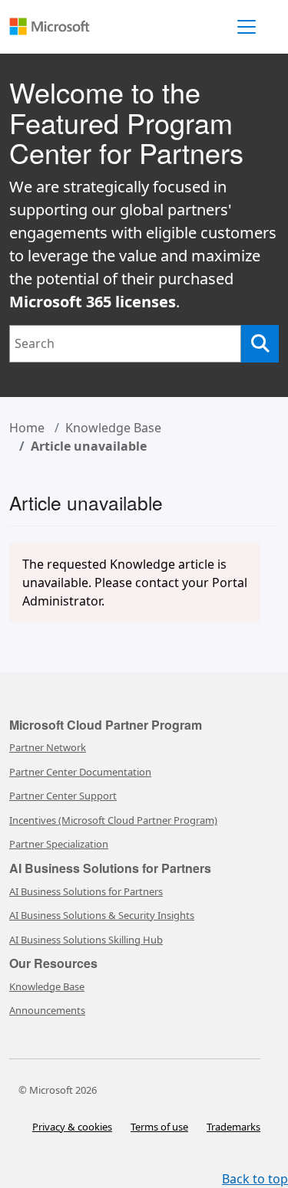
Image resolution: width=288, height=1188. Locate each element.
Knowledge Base (113, 427)
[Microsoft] (61, 19)
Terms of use (159, 1127)
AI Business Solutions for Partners (86, 891)
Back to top (255, 1178)
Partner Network (47, 747)
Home (27, 427)
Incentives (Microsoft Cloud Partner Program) (113, 820)
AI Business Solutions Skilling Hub (86, 940)
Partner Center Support (63, 795)
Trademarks (233, 1127)
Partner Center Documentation (80, 772)
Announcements (47, 1010)
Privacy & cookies (72, 1127)
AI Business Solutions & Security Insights (101, 915)
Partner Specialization (58, 844)
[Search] (260, 344)
